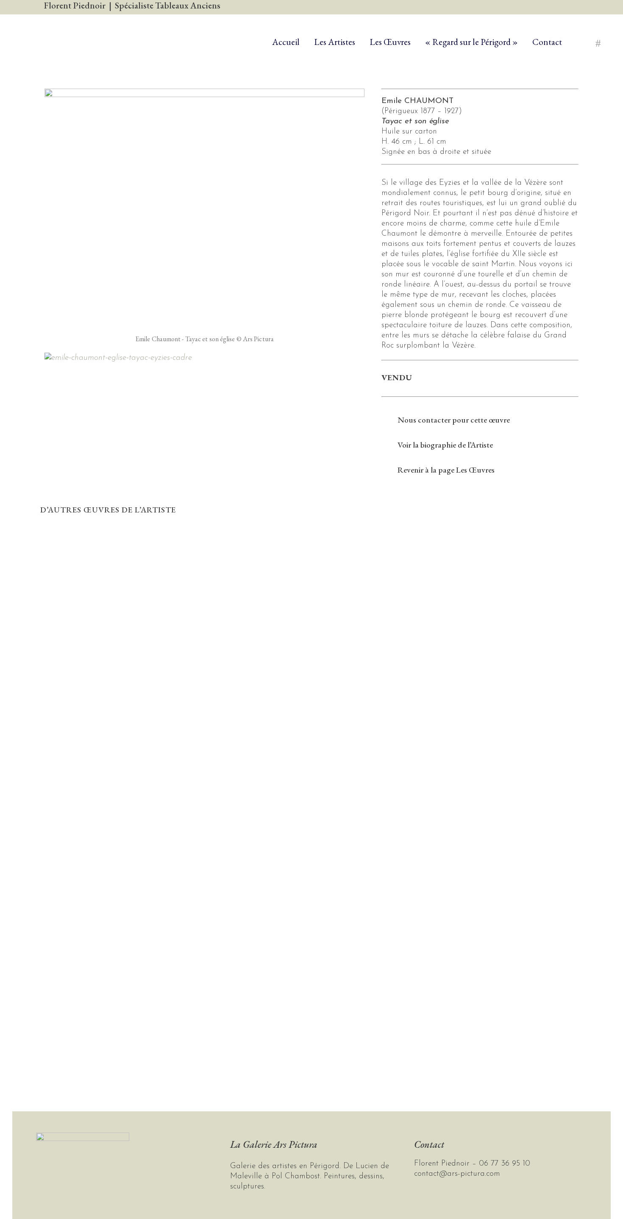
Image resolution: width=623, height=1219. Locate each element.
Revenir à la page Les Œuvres (446, 470)
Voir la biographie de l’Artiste (445, 445)
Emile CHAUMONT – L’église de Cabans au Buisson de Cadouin (104, 688)
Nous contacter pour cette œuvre (454, 420)
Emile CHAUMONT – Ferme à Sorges (104, 543)
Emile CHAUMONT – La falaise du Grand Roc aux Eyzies (104, 828)
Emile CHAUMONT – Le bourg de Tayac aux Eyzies (104, 967)
